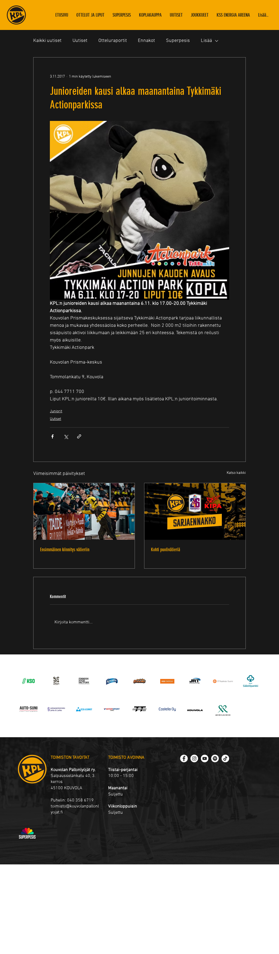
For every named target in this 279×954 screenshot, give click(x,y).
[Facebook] (184, 758)
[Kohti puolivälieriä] (194, 511)
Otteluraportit (112, 41)
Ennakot (146, 41)
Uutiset (79, 41)
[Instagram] (194, 758)
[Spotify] (215, 758)
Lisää (206, 41)
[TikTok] (225, 758)
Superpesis (178, 41)
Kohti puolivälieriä (165, 550)
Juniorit (56, 411)
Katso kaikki (236, 473)
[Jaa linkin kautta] (79, 436)
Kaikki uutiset (47, 41)
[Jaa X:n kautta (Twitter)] (65, 436)
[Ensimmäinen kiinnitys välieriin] (84, 511)
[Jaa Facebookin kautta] (52, 436)
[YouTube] (204, 758)
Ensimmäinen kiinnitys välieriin (64, 550)
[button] (200, 15)
